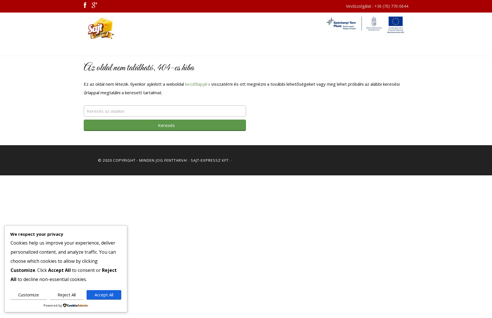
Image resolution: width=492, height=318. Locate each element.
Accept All (104, 295)
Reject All (67, 295)
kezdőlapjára (197, 84)
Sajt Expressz (135, 28)
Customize (28, 295)
